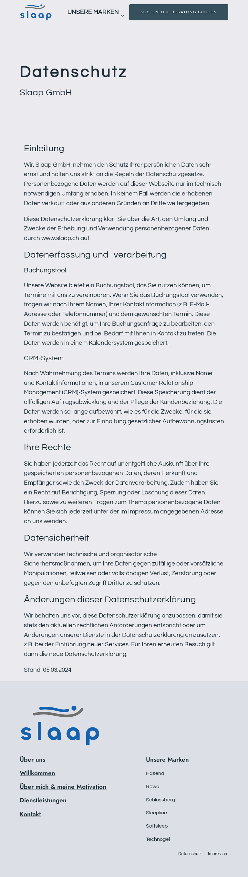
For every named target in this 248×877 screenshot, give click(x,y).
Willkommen (37, 772)
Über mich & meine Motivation (63, 786)
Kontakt (30, 814)
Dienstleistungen (43, 800)
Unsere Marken (93, 12)
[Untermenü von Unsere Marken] (122, 15)
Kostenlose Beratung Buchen (178, 12)
